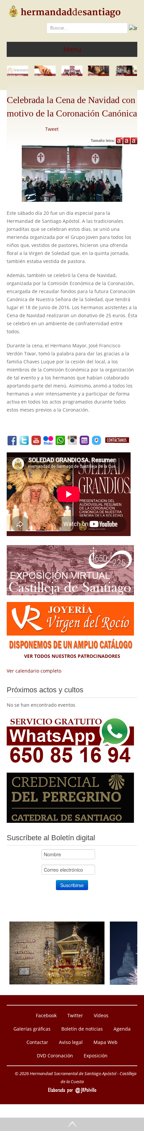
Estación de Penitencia (57, 928)
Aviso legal (71, 1042)
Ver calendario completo (34, 671)
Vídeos (101, 1015)
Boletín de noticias (82, 1029)
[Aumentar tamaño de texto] (119, 141)
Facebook (46, 1015)
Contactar (37, 1042)
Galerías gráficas (32, 1029)
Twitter (75, 1015)
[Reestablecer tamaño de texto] (126, 141)
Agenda (122, 1029)
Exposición (95, 1055)
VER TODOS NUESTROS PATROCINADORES (72, 656)
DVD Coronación (55, 1055)
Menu (72, 49)
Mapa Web (105, 1042)
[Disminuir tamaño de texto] (134, 141)
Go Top (72, 1124)
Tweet (52, 129)
